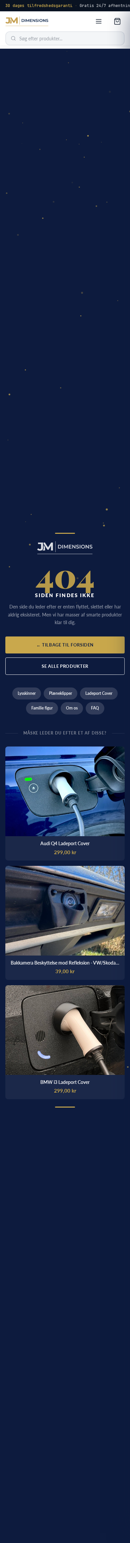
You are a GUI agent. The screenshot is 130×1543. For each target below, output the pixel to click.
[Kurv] (117, 21)
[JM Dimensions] (27, 21)
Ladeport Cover (98, 693)
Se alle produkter (65, 666)
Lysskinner (27, 693)
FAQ (95, 707)
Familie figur (42, 707)
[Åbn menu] (98, 21)
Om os (72, 707)
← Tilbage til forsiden (65, 644)
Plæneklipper (60, 693)
